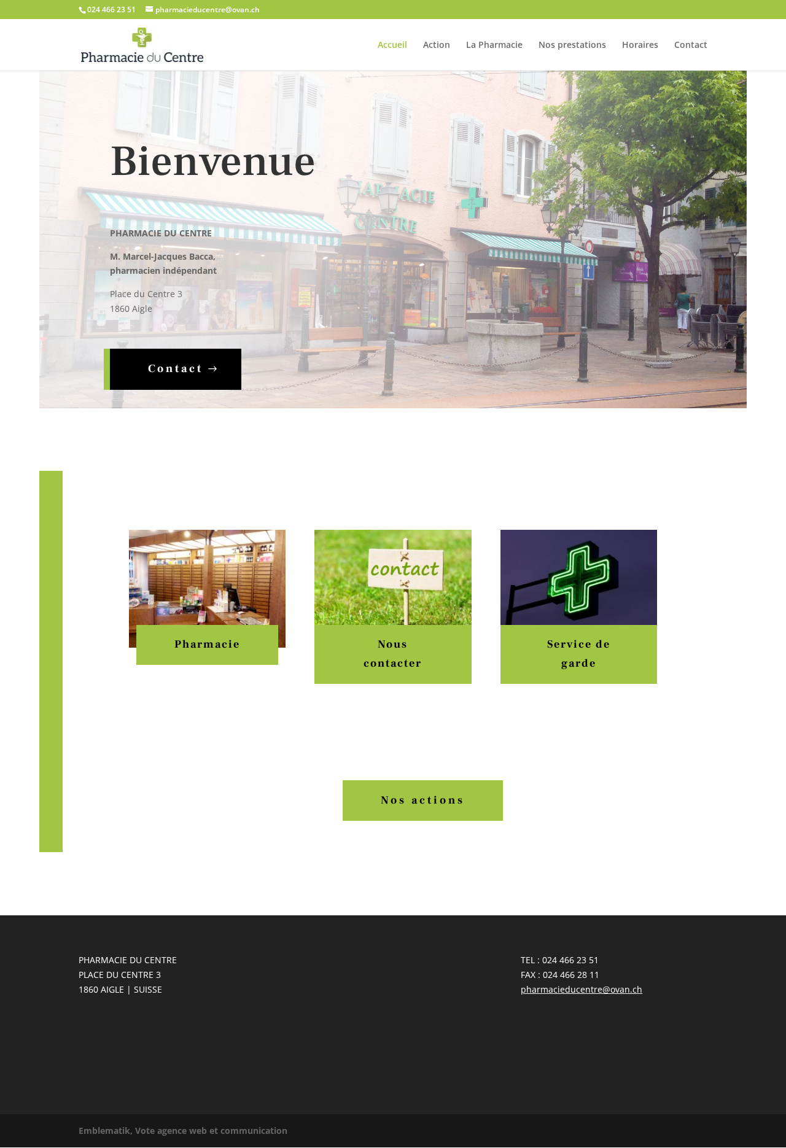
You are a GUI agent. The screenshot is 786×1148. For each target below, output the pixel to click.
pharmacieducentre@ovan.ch (581, 989)
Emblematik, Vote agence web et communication (183, 1130)
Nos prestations (572, 45)
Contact (690, 45)
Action (436, 45)
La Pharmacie (494, 45)
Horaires (640, 45)
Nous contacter (393, 653)
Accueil (392, 45)
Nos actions (423, 800)
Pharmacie (207, 644)
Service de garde (578, 653)
